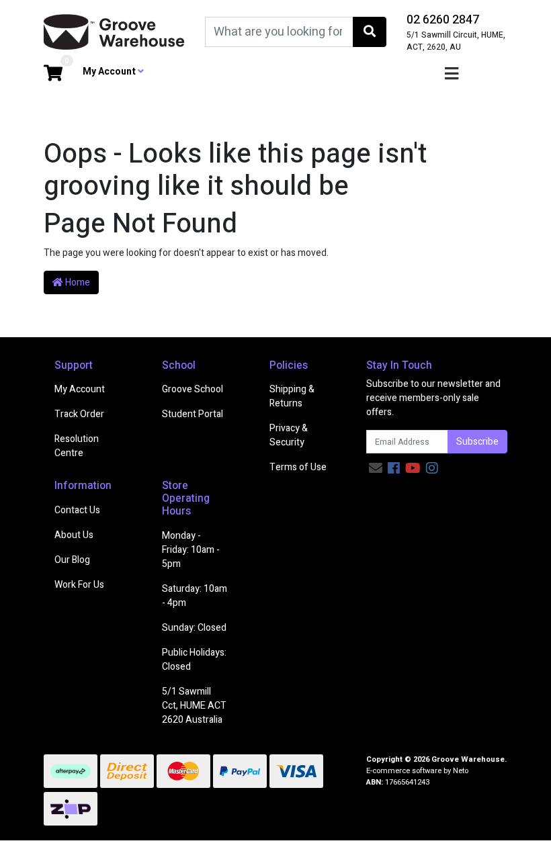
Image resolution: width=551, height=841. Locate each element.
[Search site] (369, 32)
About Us (73, 535)
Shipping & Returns (291, 396)
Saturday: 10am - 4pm (194, 596)
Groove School (192, 389)
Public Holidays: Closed (194, 660)
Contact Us (77, 510)
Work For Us (79, 585)
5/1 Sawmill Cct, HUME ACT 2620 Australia (194, 705)
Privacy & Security (288, 435)
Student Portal (192, 414)
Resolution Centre (76, 446)
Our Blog (72, 560)
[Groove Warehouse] (114, 31)
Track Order (79, 414)
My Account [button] (110, 71)
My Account (79, 389)
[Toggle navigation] (451, 74)
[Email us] (375, 468)
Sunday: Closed (194, 628)
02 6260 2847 (443, 20)
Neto (460, 771)
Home (76, 282)
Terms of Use (298, 467)
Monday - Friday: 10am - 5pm (191, 550)
